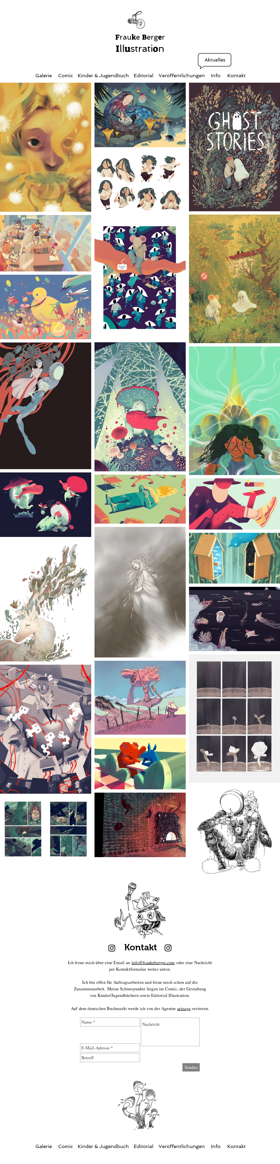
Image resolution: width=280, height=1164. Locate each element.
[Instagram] (111, 948)
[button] (215, 60)
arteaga (184, 1008)
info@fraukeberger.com (153, 962)
